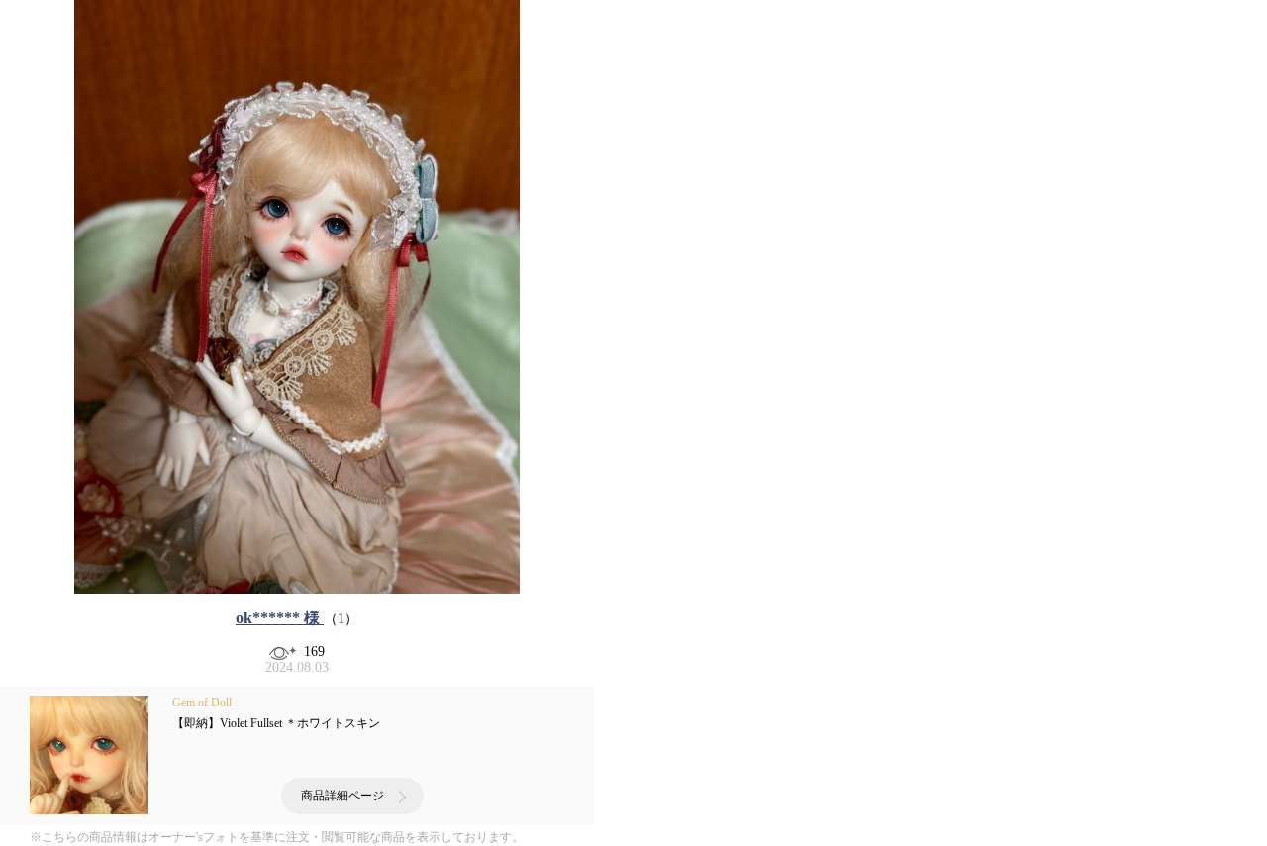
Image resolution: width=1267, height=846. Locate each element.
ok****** (278, 618)
